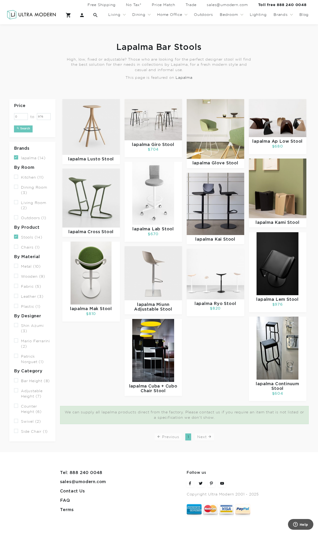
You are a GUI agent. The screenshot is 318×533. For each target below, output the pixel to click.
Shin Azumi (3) (32, 328)
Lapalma (184, 78)
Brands (281, 15)
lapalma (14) (33, 158)
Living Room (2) (33, 205)
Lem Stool (287, 299)
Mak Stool (100, 309)
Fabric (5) (31, 286)
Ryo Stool (225, 303)
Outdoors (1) (33, 218)
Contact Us (72, 491)
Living (114, 15)
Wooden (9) (33, 276)
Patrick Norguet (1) (32, 359)
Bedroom (229, 15)
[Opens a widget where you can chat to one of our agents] (300, 525)
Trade (191, 5)
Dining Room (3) (34, 190)
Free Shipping (102, 5)
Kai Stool (225, 239)
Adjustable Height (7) (32, 393)
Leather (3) (32, 296)
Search (24, 128)
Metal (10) (31, 266)
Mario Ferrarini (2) (35, 343)
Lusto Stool (100, 159)
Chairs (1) (30, 247)
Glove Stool (225, 163)
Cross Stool (101, 232)
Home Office (169, 15)
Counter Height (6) (31, 409)
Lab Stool (163, 229)
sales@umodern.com (227, 5)
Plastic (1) (31, 306)
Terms (67, 510)
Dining (138, 15)
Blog (304, 15)
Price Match (163, 5)
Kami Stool (287, 222)
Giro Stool (162, 144)
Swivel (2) (31, 421)
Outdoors (203, 15)
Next (202, 437)
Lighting (258, 15)
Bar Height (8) (35, 381)
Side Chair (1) (34, 431)
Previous (170, 437)
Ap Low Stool (287, 141)
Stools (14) (31, 237)
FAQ (65, 500)
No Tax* (134, 5)
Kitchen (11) (32, 177)
